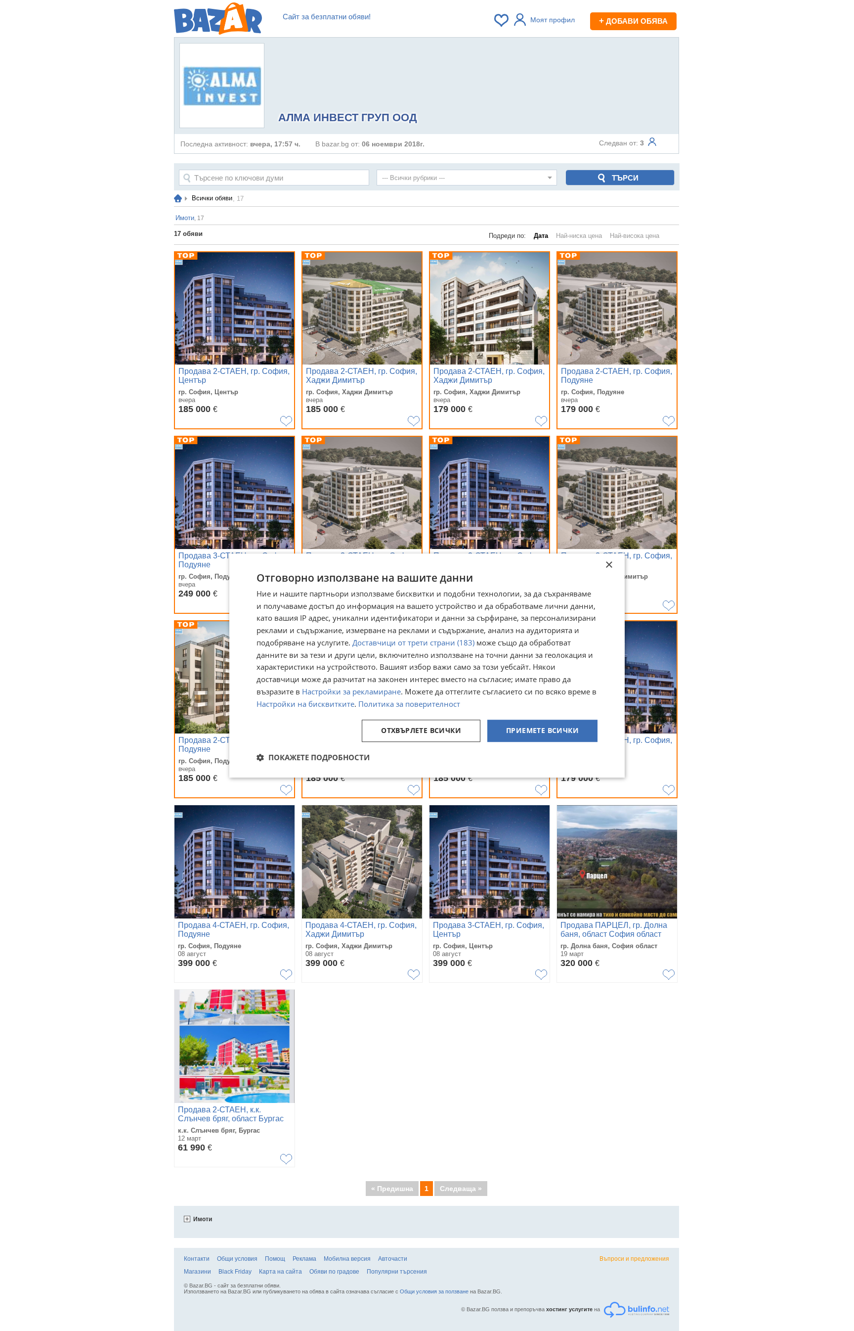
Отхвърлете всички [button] (421, 730)
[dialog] (427, 665)
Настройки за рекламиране (351, 691)
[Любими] (502, 20)
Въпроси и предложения (634, 1258)
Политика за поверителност (409, 704)
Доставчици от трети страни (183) (413, 642)
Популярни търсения (397, 1271)
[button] (313, 757)
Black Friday (235, 1271)
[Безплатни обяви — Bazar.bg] (218, 20)
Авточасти (392, 1258)
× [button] (608, 565)
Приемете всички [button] (542, 730)
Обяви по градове (334, 1271)
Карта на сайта (280, 1271)
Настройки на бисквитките (305, 704)
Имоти (202, 1219)
